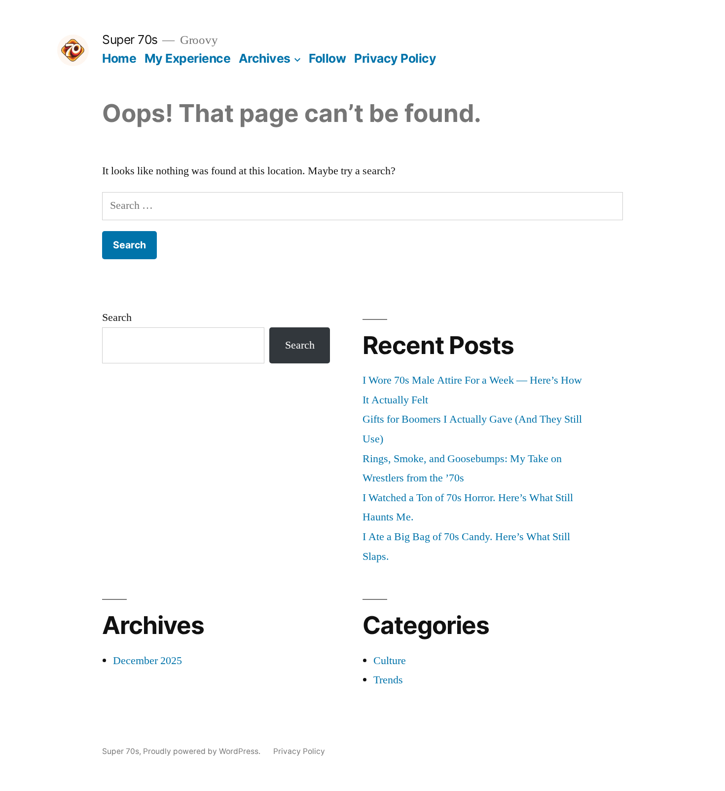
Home (119, 58)
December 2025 (147, 661)
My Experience (188, 58)
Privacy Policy (395, 58)
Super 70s (130, 39)
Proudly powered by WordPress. (202, 751)
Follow (327, 58)
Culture (389, 661)
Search (117, 317)
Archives (264, 58)
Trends (388, 680)
